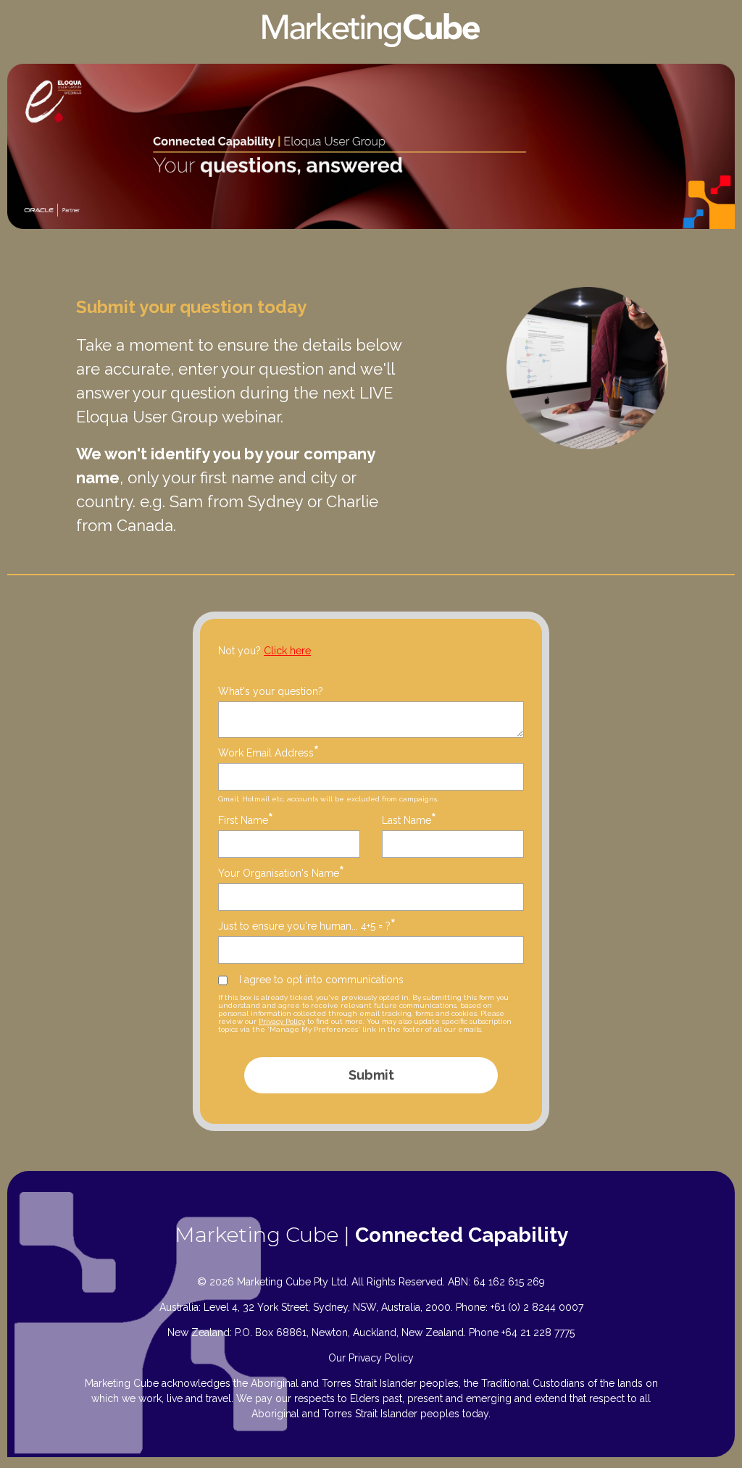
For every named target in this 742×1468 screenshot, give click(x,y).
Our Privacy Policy (371, 1358)
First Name (245, 819)
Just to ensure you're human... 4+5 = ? (307, 925)
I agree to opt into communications (321, 979)
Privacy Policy (282, 1021)
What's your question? (270, 691)
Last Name (409, 819)
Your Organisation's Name (281, 872)
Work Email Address (268, 752)
